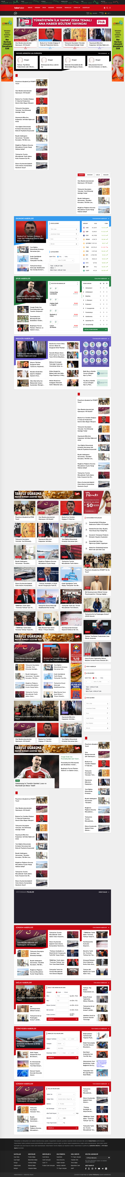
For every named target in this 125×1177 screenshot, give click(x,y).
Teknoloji (68, 7)
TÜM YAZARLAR (102, 53)
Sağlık (98, 174)
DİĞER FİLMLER (103, 892)
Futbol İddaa (31, 1157)
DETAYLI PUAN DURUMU (91, 329)
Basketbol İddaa (32, 1160)
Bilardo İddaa (31, 1165)
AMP (72, 1168)
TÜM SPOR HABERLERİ (100, 278)
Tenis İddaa (74, 1162)
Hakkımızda (17, 1165)
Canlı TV (44, 1162)
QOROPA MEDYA (94, 1145)
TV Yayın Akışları (62, 1168)
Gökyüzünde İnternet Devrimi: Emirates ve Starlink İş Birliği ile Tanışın (98, 66)
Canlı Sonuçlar (46, 1160)
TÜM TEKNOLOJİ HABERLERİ (99, 1028)
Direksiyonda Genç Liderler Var (50, 66)
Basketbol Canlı (75, 1165)
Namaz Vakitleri (61, 1165)
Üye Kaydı (17, 1160)
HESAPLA (51, 1019)
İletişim (16, 1168)
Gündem (37, 7)
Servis (30, 7)
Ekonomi (51, 7)
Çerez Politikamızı (94, 1174)
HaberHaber (92, 1141)
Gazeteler (86, 7)
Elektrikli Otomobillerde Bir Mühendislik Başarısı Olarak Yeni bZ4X (74, 66)
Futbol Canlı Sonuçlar (48, 1165)
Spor (44, 7)
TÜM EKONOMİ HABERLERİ (99, 218)
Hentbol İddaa (32, 1162)
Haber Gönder (61, 1162)
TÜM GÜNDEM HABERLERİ (100, 927)
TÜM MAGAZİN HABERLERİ (99, 338)
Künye (15, 1162)
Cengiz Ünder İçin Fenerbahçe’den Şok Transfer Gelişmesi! (70, 758)
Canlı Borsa (45, 1157)
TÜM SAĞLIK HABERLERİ (100, 982)
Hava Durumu (61, 1160)
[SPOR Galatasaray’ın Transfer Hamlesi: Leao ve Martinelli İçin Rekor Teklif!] (36, 788)
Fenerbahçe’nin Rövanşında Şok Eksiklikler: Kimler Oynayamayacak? (70, 764)
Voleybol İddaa (32, 1168)
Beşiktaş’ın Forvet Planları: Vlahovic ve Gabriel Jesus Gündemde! (69, 770)
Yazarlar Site (74, 1160)
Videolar (77, 7)
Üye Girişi (16, 1157)
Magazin (59, 7)
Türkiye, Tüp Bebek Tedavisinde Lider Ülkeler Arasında (25, 66)
